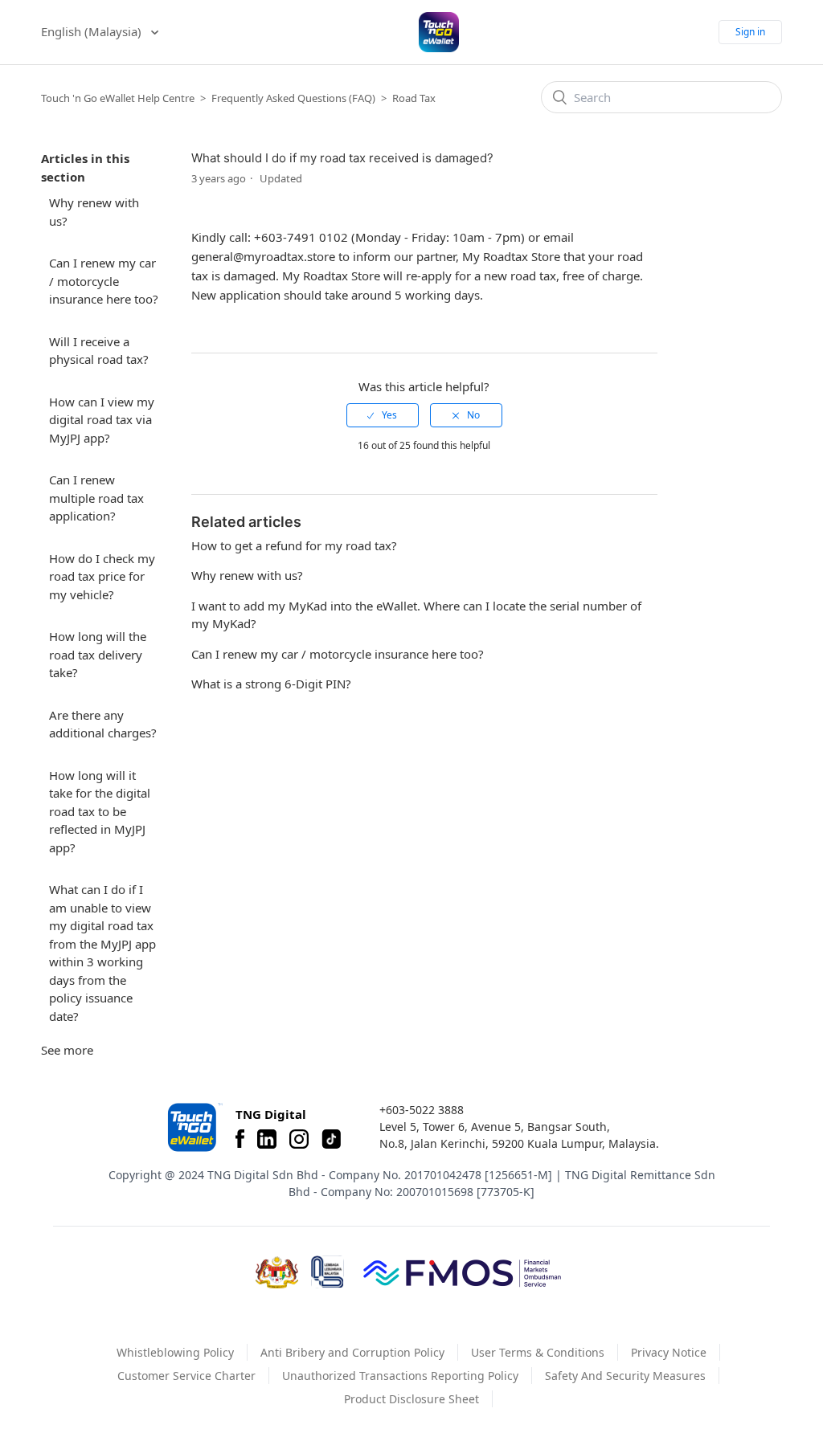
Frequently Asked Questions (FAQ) (293, 98)
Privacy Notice (668, 1352)
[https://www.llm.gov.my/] (327, 1271)
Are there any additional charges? (103, 724)
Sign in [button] (750, 32)
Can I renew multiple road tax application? (96, 498)
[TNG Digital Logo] (439, 32)
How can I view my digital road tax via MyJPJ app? (101, 420)
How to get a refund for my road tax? (294, 545)
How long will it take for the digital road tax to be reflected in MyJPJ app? (99, 811)
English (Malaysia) (93, 31)
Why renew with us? (94, 211)
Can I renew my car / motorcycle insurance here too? (103, 281)
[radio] (382, 415)
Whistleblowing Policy (175, 1352)
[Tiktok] (331, 1139)
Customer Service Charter (186, 1375)
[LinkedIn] (266, 1139)
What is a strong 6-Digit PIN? (271, 684)
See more (67, 1050)
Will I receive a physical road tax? (99, 350)
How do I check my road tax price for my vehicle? (102, 576)
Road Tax (414, 98)
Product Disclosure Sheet (411, 1398)
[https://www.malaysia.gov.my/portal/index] (277, 1272)
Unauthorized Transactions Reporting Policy (400, 1375)
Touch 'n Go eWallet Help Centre (117, 98)
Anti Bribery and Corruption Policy (352, 1352)
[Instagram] (299, 1139)
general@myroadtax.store (263, 256)
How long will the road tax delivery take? (97, 654)
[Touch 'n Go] (194, 1127)
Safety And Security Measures (625, 1375)
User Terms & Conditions (537, 1352)
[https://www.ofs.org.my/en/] (462, 1272)
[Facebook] (239, 1139)
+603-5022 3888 (421, 1109)
